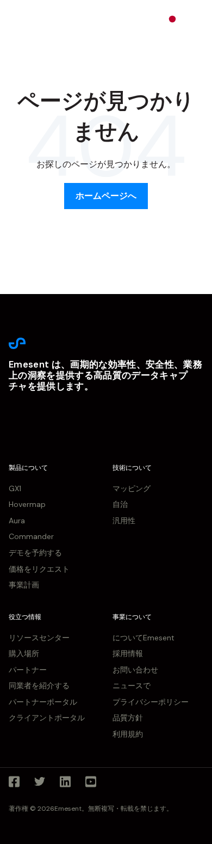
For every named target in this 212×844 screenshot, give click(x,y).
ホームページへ (106, 195)
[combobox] (180, 19)
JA (188, 18)
